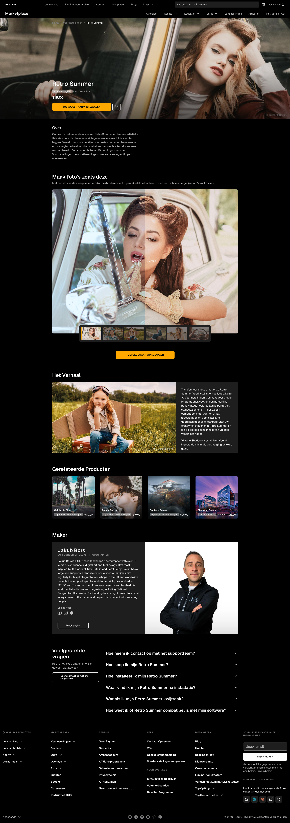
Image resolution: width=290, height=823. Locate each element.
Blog (134, 4)
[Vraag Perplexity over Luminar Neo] (254, 799)
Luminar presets (207, 514)
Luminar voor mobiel (77, 4)
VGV (149, 748)
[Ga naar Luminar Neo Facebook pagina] (130, 817)
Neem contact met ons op (115, 788)
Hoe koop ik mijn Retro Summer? (172, 664)
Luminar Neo (50, 4)
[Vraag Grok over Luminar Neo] (270, 799)
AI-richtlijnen (107, 781)
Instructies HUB (275, 13)
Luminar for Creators (208, 775)
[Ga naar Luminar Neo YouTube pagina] (148, 817)
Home (55, 22)
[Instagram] (66, 613)
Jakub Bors (84, 91)
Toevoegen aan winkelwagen (81, 106)
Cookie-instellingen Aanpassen (166, 761)
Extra (212, 13)
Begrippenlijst (204, 755)
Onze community (206, 768)
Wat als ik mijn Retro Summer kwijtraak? (172, 698)
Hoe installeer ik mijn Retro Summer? (172, 676)
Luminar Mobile (15, 748)
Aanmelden (276, 4)
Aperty (100, 4)
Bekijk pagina (73, 625)
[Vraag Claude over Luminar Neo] (262, 799)
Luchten (56, 775)
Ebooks (56, 781)
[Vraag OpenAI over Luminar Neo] (246, 799)
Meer (149, 4)
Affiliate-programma (112, 761)
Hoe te (199, 748)
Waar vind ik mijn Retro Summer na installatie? (172, 687)
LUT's (57, 755)
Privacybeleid (107, 775)
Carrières (105, 748)
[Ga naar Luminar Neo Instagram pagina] (136, 817)
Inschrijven (265, 756)
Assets (171, 13)
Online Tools (13, 762)
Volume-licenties (158, 785)
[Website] (72, 613)
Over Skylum (107, 741)
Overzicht (151, 13)
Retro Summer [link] (94, 22)
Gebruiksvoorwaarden (113, 768)
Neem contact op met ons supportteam (74, 677)
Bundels (58, 748)
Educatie (192, 13)
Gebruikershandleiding (162, 755)
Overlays (59, 762)
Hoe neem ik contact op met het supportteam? (172, 653)
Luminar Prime (233, 13)
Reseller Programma (160, 792)
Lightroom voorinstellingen (69, 514)
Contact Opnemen (159, 741)
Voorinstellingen (72, 22)
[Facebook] (60, 613)
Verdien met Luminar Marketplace (217, 781)
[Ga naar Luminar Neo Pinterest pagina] (160, 817)
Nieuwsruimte (204, 761)
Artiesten (254, 13)
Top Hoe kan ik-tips (209, 795)
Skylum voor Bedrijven (162, 779)
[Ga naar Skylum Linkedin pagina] (142, 817)
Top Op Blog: (205, 788)
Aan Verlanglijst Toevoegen (72, 492)
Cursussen (58, 788)
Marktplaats (117, 4)
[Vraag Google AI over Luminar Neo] (278, 799)
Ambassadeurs (108, 755)
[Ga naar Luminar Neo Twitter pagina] (154, 817)
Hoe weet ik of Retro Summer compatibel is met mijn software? (172, 710)
